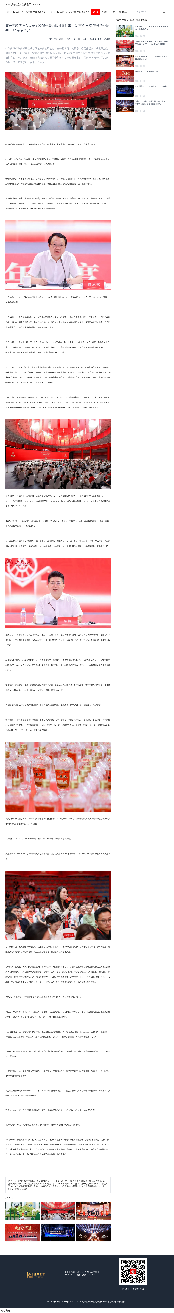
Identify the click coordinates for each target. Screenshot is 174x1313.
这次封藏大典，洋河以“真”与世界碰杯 (151, 86)
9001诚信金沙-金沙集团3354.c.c (23, 4)
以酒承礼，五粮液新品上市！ (147, 71)
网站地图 (5, 1310)
